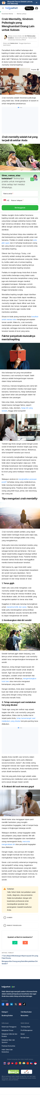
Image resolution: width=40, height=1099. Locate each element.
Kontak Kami (25, 1037)
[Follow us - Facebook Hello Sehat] (3, 1004)
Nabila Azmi (14, 43)
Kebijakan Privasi (7, 1030)
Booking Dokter (7, 1015)
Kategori (5, 1012)
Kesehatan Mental (7, 14)
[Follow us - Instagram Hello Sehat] (7, 1004)
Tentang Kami (25, 1027)
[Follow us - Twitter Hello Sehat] (16, 1004)
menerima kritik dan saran (17, 607)
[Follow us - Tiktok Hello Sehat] (24, 1004)
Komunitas (24, 1015)
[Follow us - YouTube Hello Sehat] (20, 1004)
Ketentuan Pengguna (9, 1027)
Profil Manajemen (27, 1030)
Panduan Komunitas (8, 1046)
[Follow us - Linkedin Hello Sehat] (11, 1004)
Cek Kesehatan (26, 1012)
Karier (23, 1034)
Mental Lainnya (21, 14)
